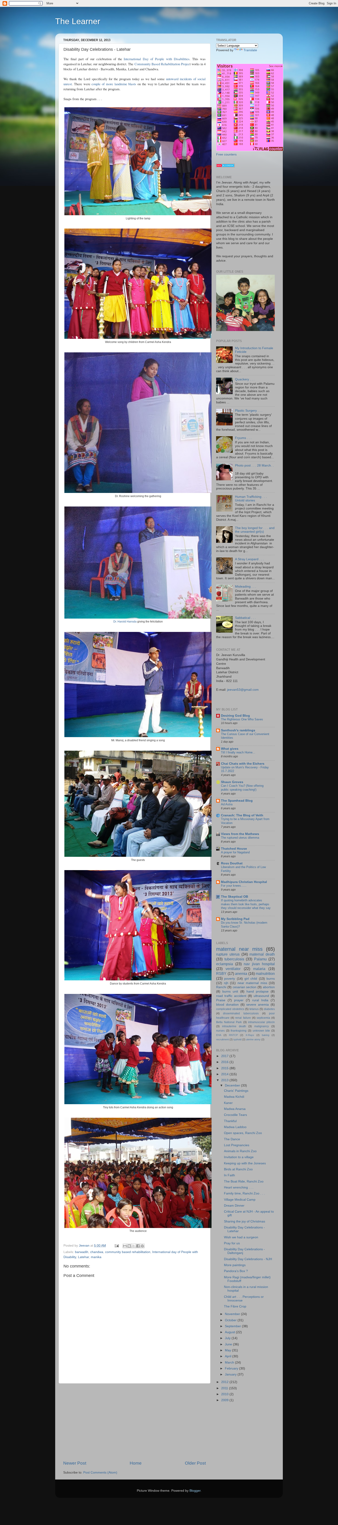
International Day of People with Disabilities (156, 59)
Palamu (260, 959)
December (233, 1085)
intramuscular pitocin (261, 1022)
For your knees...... (233, 885)
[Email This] (125, 1246)
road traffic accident (231, 996)
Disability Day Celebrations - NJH (248, 1259)
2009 (225, 1400)
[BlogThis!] (129, 1246)
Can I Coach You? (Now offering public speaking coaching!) (242, 787)
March (230, 1362)
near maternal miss (252, 983)
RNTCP (233, 1035)
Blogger (195, 1490)
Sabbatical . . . (245, 618)
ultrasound (261, 996)
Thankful (230, 1121)
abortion (269, 987)
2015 (225, 1068)
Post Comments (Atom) (100, 1472)
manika (96, 1257)
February (232, 1368)
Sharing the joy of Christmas (244, 1221)
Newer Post (74, 1463)
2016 (225, 1062)
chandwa (96, 1252)
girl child (250, 978)
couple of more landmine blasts (114, 84)
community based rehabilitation (127, 1252)
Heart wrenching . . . (238, 1187)
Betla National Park (229, 1022)
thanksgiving (238, 1030)
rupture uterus (228, 954)
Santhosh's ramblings (238, 730)
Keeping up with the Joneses (245, 1163)
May (228, 1350)
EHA (218, 1035)
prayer (238, 1000)
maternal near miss (239, 949)
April (228, 1356)
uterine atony (253, 1039)
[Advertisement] (134, 1422)
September (233, 1326)
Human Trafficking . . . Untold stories (251, 498)
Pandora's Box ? (236, 1271)
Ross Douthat (232, 863)
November (233, 1314)
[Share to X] (133, 1246)
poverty (229, 978)
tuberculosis (234, 959)
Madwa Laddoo (235, 1127)
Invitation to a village (239, 1157)
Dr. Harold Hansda (125, 621)
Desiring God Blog (235, 715)
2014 (225, 1074)
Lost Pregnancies (236, 1145)
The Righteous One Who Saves (242, 719)
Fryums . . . (243, 438)
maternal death (262, 954)
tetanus (254, 1009)
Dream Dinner (234, 1205)
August (230, 1332)
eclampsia (224, 964)
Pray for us (232, 1243)
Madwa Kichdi (234, 1096)
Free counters (226, 154)
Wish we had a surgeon (241, 1237)
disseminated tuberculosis (240, 1013)
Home (136, 1463)
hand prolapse (257, 991)
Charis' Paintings (236, 1090)
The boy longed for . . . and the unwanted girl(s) (255, 529)
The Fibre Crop (235, 1306)
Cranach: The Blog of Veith (242, 815)
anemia (241, 973)
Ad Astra (226, 804)
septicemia (263, 1017)
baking (265, 1035)
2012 (225, 1382)
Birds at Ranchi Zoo (238, 1169)
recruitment (222, 1039)
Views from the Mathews (240, 834)
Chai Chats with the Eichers (242, 763)
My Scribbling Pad (235, 919)
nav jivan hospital (259, 964)
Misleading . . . (245, 586)
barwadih (81, 1252)
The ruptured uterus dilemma (240, 837)
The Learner (77, 21)
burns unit (230, 991)
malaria (259, 969)
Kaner (228, 1103)
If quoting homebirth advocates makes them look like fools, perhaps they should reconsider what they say (246, 904)
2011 (225, 1388)
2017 (225, 1056)
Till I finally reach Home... (238, 752)
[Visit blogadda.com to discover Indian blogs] (225, 166)
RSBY (221, 973)
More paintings (235, 1265)
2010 (225, 1394)
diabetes (269, 1009)
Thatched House (234, 848)
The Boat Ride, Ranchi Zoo (244, 1181)
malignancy (261, 1026)
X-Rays (250, 1035)
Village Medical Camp (239, 1199)
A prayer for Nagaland (235, 852)
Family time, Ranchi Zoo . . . (244, 1193)
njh (226, 983)
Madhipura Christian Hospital (244, 882)
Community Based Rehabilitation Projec (162, 64)
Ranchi (221, 987)
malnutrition (265, 973)
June (229, 1344)
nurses (220, 1030)
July (228, 1338)
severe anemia (257, 1004)
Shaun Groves (232, 782)
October (231, 1320)
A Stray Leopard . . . (249, 559)
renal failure (243, 1017)
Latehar (83, 1257)
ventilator (233, 969)
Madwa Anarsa (235, 1109)
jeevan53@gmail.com (243, 689)
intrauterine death (234, 1026)
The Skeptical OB (234, 896)
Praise (220, 1000)
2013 (225, 1080)
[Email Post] (116, 1245)
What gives (229, 748)
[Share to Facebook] (138, 1246)
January (231, 1374)
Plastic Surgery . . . (248, 410)
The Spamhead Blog (237, 800)
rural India (260, 1000)
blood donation (227, 1004)
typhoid (237, 1039)
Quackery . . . (245, 379)
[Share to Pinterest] (142, 1246)
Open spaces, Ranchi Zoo (243, 1133)
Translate (250, 50)
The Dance (232, 1139)
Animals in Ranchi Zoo (240, 1151)
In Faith (229, 1175)
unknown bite (261, 1030)
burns (270, 978)
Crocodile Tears (235, 1115)
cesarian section (245, 987)
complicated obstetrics (230, 1009)
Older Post (195, 1463)
